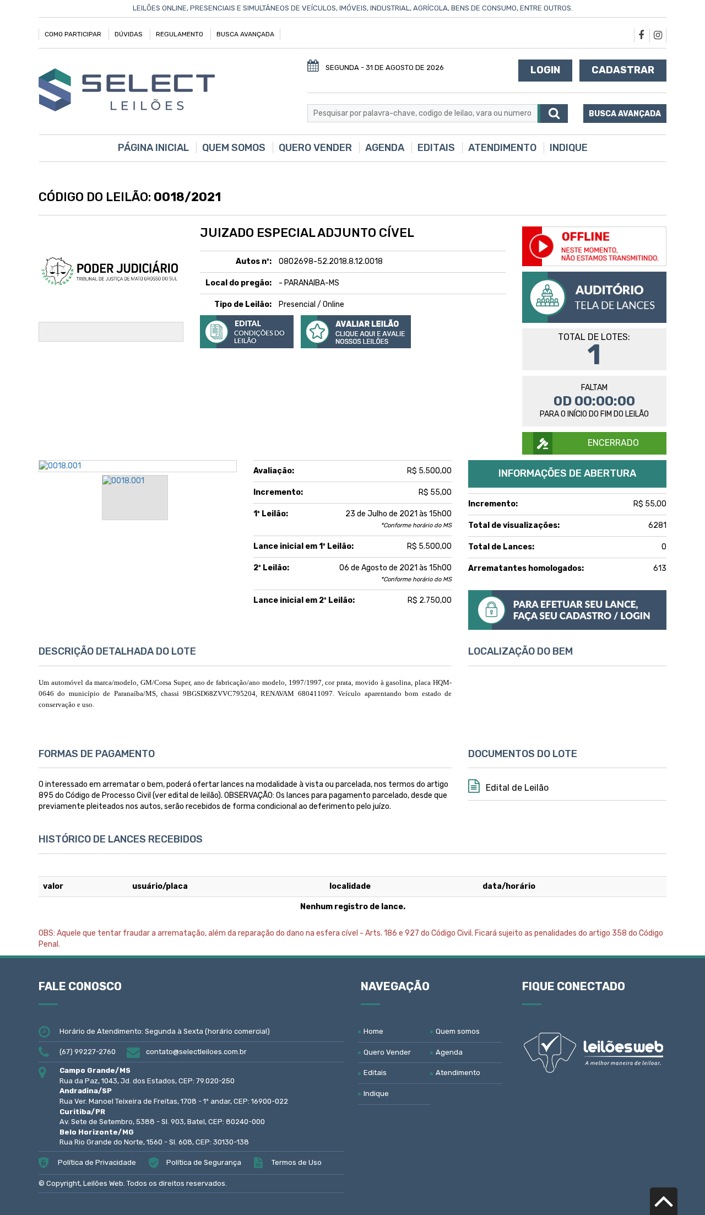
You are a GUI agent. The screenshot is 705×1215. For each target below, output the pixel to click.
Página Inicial (153, 147)
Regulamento (179, 34)
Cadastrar (623, 70)
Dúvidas (129, 34)
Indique (569, 147)
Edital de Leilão (516, 787)
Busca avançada (625, 113)
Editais (436, 147)
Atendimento (502, 147)
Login (545, 70)
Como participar (73, 34)
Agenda (384, 147)
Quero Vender (315, 147)
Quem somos (233, 147)
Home (373, 1031)
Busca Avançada (245, 34)
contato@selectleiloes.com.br (196, 1051)
